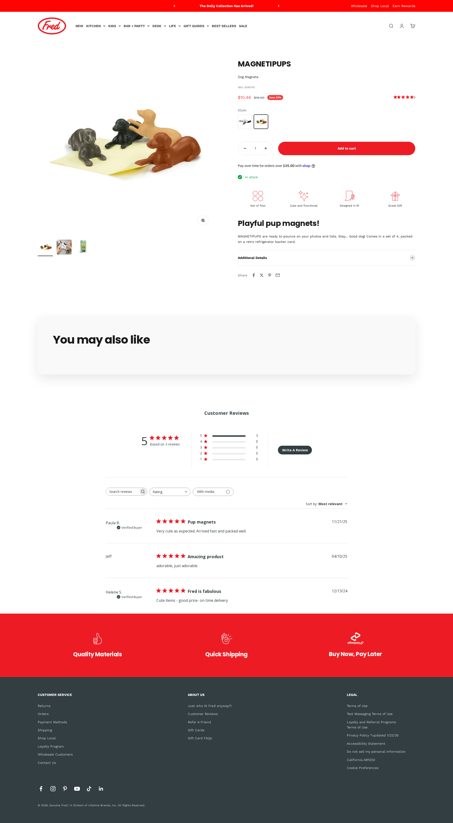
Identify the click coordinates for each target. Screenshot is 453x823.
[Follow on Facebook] (41, 789)
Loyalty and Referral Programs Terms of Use (371, 724)
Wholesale (359, 6)
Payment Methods (52, 722)
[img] (395, 97)
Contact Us (47, 763)
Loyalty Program (51, 746)
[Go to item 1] (45, 248)
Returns (44, 706)
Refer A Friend (199, 722)
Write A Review (295, 450)
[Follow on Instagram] (53, 789)
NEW (79, 26)
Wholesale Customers (55, 754)
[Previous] (174, 5)
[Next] (279, 5)
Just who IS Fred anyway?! (210, 706)
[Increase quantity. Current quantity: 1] (266, 148)
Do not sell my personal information (376, 751)
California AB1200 (361, 760)
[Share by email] (278, 275)
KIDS (112, 26)
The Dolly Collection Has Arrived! (226, 6)
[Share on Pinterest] (270, 275)
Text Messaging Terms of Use (370, 714)
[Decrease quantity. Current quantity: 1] (245, 148)
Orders (43, 714)
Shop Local (380, 6)
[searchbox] (122, 491)
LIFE (172, 26)
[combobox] (170, 492)
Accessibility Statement (366, 743)
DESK (156, 26)
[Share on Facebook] (254, 275)
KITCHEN (93, 26)
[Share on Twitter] (262, 275)
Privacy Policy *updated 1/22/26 (373, 735)
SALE (243, 26)
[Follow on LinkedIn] (101, 789)
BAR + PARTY (134, 26)
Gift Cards (196, 730)
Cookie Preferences (362, 768)
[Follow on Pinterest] (65, 789)
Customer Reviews (203, 714)
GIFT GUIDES (194, 26)
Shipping (45, 730)
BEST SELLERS (224, 26)
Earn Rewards (404, 6)
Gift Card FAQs (200, 738)
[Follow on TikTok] (89, 789)
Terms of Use (357, 706)
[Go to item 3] (83, 247)
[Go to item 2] (64, 248)
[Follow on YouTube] (77, 789)
